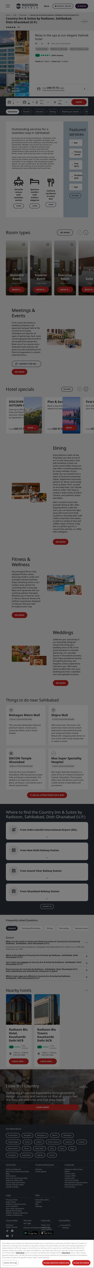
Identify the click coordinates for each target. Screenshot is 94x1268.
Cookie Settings (10, 1263)
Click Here (20, 1253)
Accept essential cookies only (56, 1263)
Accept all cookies (81, 1263)
